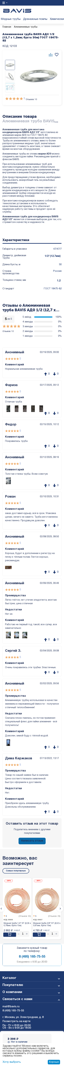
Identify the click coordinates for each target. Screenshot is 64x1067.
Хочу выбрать (12, 1062)
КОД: (5, 46)
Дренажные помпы (35, 19)
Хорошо (54, 1062)
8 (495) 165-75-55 (32, 956)
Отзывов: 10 (31, 99)
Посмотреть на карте (16, 1021)
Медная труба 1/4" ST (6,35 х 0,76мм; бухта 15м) (17, 924)
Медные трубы (11, 19)
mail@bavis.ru (11, 1006)
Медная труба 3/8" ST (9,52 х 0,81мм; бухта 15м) (46, 924)
